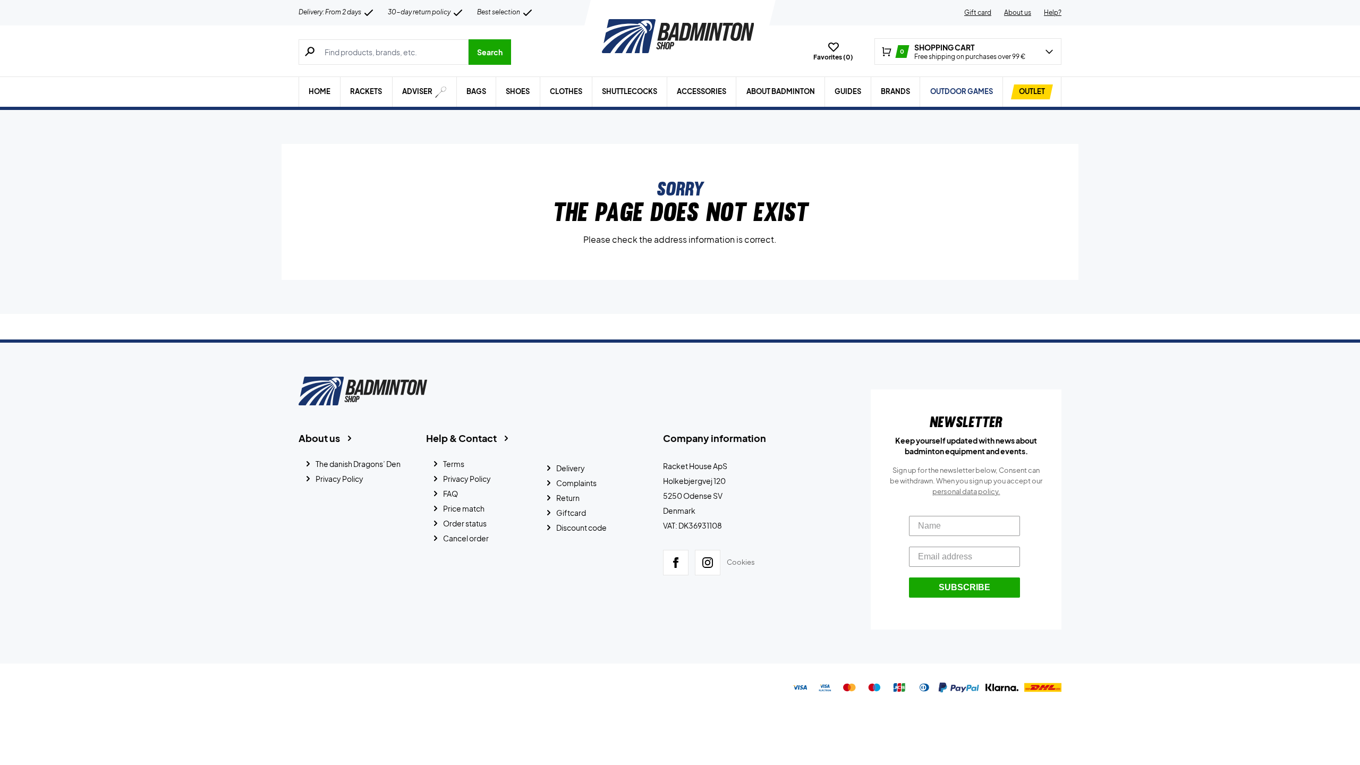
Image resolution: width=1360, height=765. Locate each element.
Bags (476, 91)
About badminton (780, 91)
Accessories (701, 91)
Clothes (566, 91)
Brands (895, 91)
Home (319, 91)
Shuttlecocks (629, 91)
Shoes (518, 91)
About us (1017, 12)
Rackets (366, 91)
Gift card (977, 12)
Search (490, 52)
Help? (1052, 12)
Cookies (741, 562)
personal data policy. (966, 491)
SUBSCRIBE (964, 587)
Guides (848, 91)
